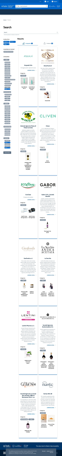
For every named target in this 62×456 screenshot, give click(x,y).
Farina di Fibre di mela (51, 425)
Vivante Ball (47, 100)
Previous (19, 83)
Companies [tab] (28, 43)
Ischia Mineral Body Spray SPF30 (32, 88)
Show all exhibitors (18, 8)
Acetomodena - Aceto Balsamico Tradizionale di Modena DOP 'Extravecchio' (51, 365)
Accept (51, 452)
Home (4, 20)
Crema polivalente (47, 161)
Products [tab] (50, 43)
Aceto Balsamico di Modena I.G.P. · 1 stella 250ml (44, 293)
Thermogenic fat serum (47, 231)
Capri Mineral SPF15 (24, 87)
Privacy (44, 451)
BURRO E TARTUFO (32, 292)
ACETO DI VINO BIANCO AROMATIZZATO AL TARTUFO (24, 293)
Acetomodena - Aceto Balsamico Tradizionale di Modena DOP (44, 364)
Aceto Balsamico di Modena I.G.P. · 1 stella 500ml (51, 293)
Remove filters (7, 152)
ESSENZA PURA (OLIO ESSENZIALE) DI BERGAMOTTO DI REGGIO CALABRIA (28, 166)
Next (37, 83)
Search (5, 32)
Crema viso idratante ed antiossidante (44, 426)
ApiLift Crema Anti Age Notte (32, 217)
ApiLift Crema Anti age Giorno (24, 217)
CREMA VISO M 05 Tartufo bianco (28, 362)
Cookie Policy (50, 451)
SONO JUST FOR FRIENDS (28, 431)
